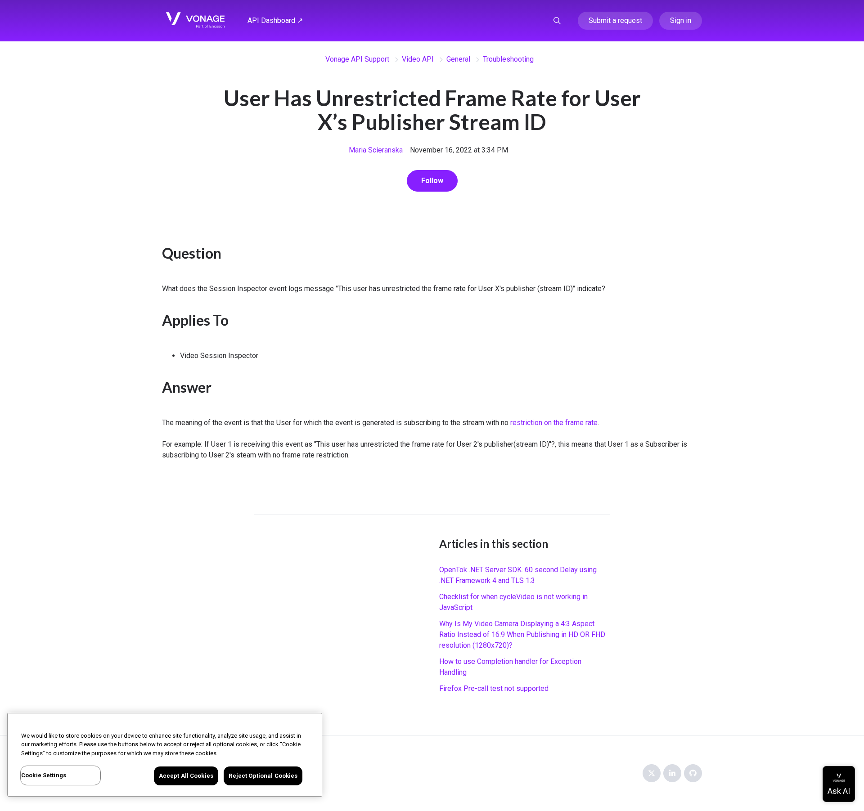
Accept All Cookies (186, 775)
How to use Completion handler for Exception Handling (510, 667)
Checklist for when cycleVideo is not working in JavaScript (513, 602)
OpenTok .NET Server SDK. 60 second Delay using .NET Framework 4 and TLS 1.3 (518, 575)
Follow (432, 180)
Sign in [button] (680, 20)
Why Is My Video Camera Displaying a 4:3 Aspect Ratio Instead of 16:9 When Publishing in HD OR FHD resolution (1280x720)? (522, 634)
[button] (557, 21)
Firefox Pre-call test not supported (494, 688)
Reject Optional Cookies (263, 775)
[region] (164, 755)
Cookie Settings (43, 775)
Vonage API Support (357, 59)
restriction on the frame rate (554, 422)
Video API (418, 59)
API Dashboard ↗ (275, 20)
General (458, 59)
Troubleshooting (508, 59)
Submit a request (615, 20)
